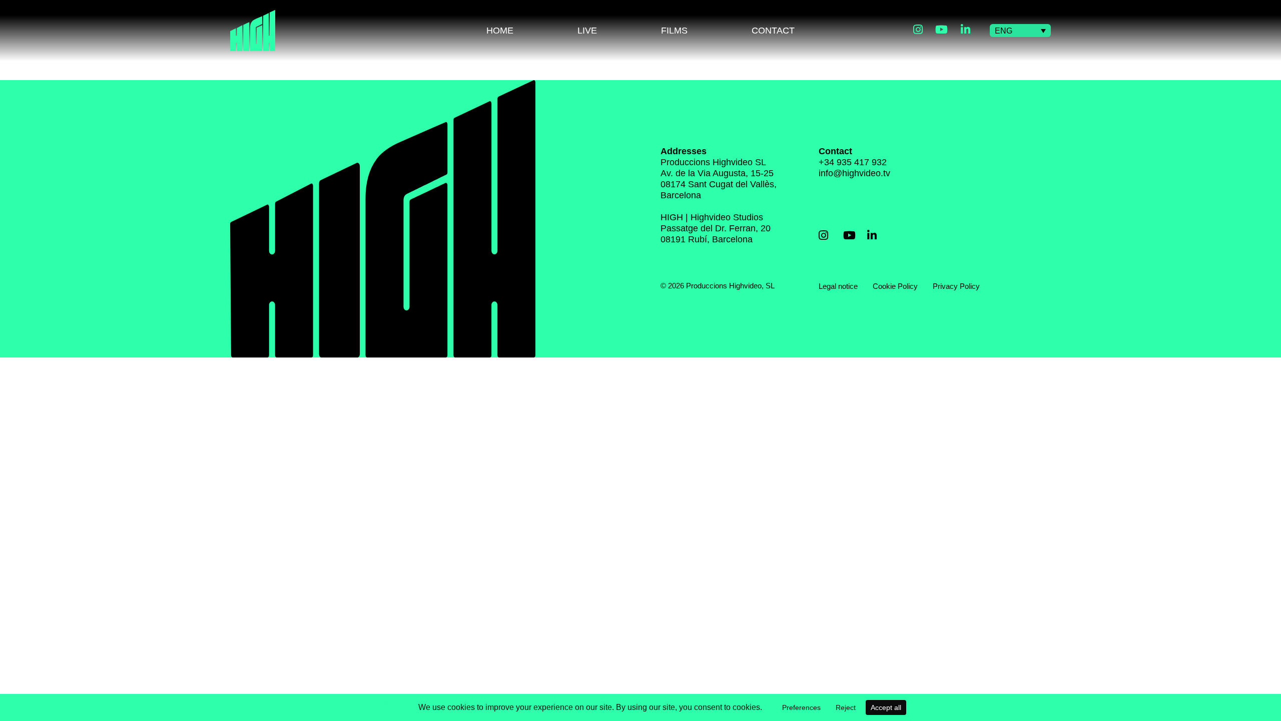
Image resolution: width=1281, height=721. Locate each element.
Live (587, 31)
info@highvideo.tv (854, 173)
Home (499, 31)
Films (674, 31)
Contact (773, 31)
